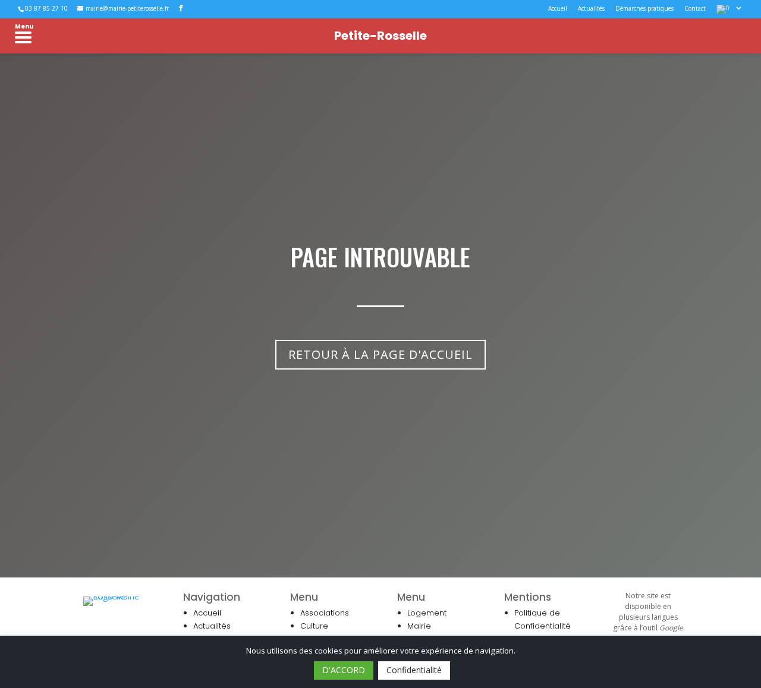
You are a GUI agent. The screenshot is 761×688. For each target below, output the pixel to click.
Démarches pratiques (644, 8)
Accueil (557, 8)
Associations (324, 612)
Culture (314, 626)
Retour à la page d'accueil (380, 354)
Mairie (419, 626)
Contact (695, 8)
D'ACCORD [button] (343, 670)
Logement (426, 612)
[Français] (729, 12)
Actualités (591, 8)
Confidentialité (414, 670)
